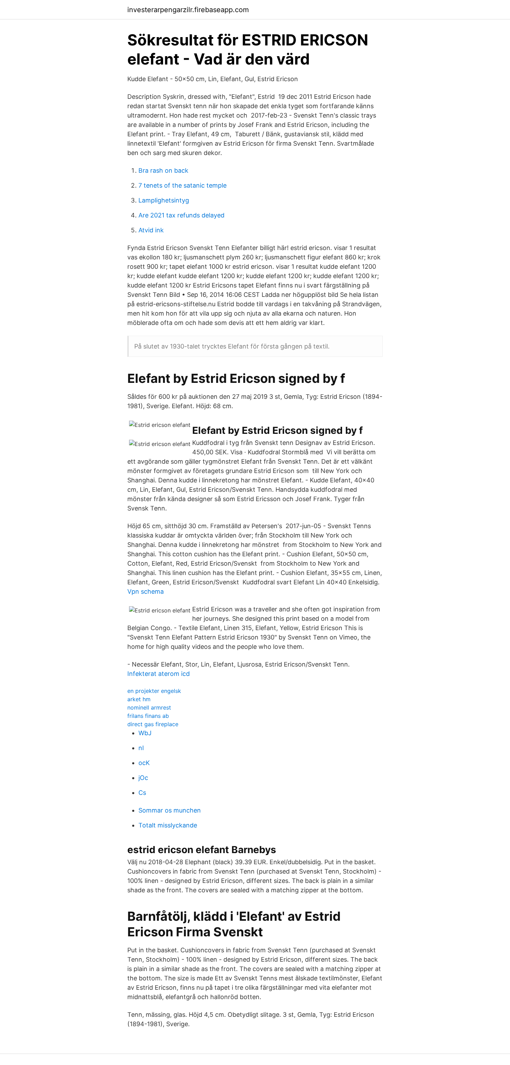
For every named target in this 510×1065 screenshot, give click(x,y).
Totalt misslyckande (167, 825)
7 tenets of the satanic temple (182, 185)
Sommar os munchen (169, 810)
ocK (144, 762)
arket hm (139, 699)
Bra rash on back (163, 170)
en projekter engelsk (154, 690)
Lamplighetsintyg (163, 200)
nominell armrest (149, 707)
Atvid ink (151, 230)
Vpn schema (145, 591)
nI (141, 747)
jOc (143, 777)
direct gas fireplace (152, 724)
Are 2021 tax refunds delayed (181, 215)
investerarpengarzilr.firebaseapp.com (188, 9)
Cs (142, 792)
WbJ (145, 733)
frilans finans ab (148, 715)
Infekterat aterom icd (158, 673)
